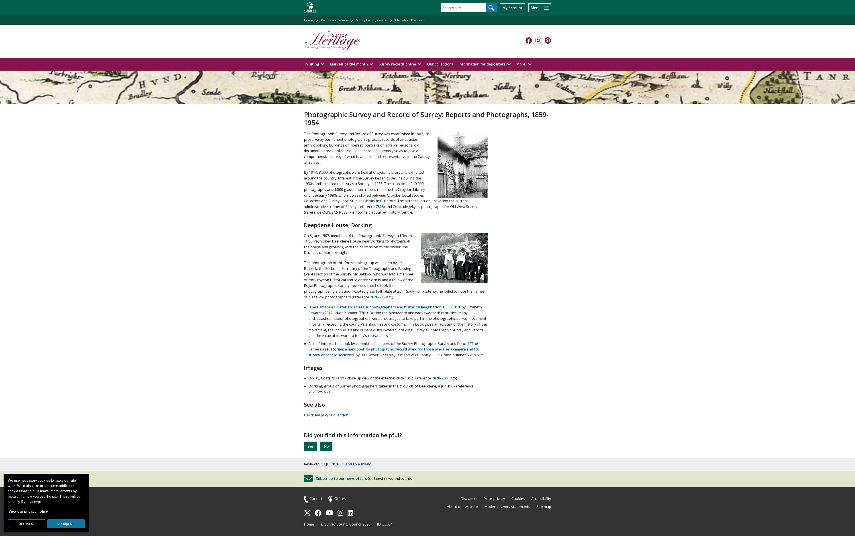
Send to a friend (357, 464)
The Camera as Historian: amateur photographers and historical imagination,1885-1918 (384, 307)
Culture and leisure (334, 20)
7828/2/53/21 (381, 297)
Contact (315, 498)
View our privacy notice (28, 511)
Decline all (27, 524)
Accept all (65, 524)
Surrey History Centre (371, 20)
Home (308, 20)
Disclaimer (469, 498)
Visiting (312, 64)
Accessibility (541, 498)
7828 (380, 206)
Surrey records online (397, 64)
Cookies (518, 498)
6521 (326, 212)
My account (513, 7)
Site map (544, 506)
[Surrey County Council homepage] (310, 7)
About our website (462, 506)
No (326, 446)
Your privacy (494, 498)
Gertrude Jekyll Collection (326, 415)
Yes (310, 446)
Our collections (440, 64)
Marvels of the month (410, 20)
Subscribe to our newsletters (341, 478)
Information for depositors (482, 64)
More (525, 64)
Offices (340, 498)
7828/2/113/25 (444, 378)
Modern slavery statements (507, 506)
